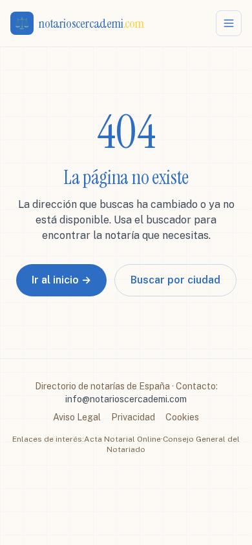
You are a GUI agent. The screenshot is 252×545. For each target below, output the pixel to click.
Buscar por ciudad (175, 280)
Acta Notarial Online (122, 439)
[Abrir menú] (229, 23)
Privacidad (133, 417)
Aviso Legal (77, 417)
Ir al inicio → (61, 280)
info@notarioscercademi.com (126, 399)
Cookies (182, 417)
